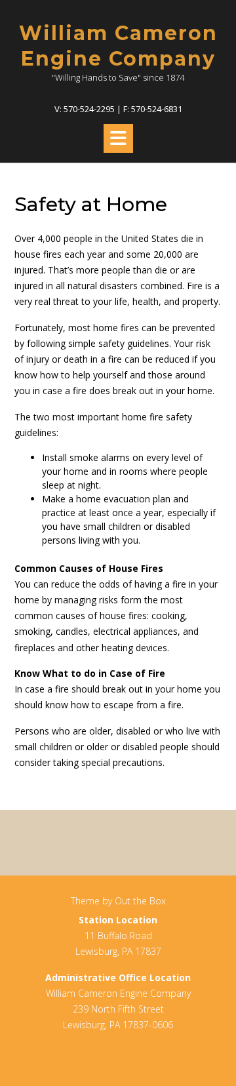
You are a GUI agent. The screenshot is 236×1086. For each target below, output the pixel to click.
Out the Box (140, 901)
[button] (118, 138)
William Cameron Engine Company (118, 46)
